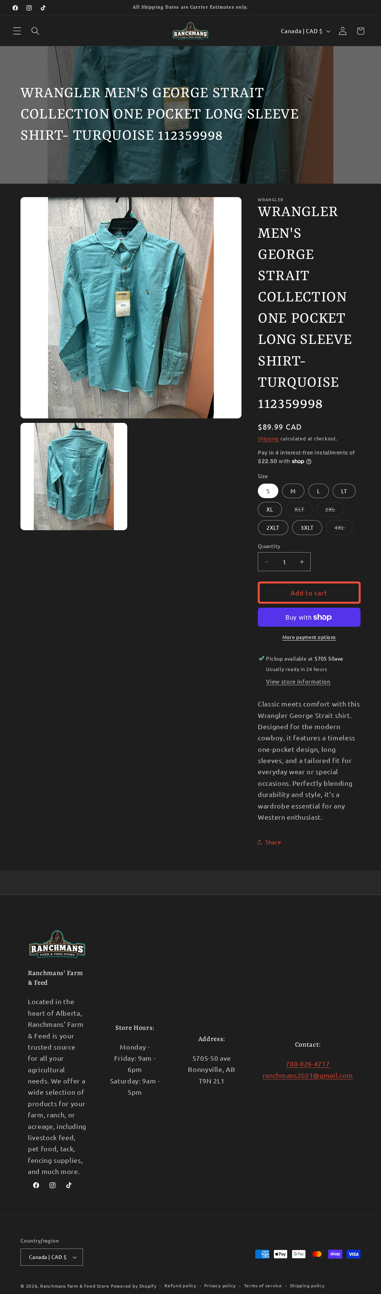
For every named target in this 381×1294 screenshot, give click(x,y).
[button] (17, 31)
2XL (334, 510)
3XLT (307, 527)
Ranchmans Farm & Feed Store (74, 1286)
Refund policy (180, 1285)
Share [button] (273, 841)
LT (344, 490)
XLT (303, 510)
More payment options (309, 637)
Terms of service (263, 1285)
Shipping (268, 438)
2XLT (272, 527)
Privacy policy (220, 1285)
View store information (298, 681)
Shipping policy (307, 1285)
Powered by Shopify (134, 1286)
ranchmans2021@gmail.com (308, 1075)
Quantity (269, 545)
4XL (343, 529)
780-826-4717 (308, 1063)
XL (269, 509)
